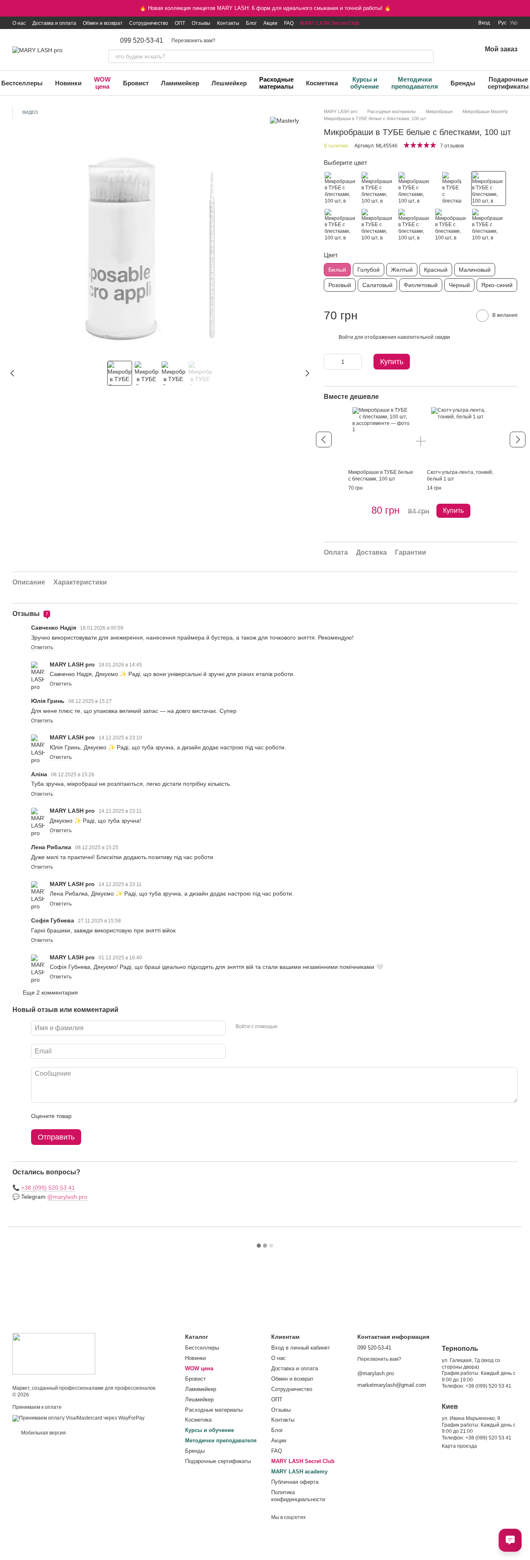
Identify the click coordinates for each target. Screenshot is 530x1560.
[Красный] (341, 188)
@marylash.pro (67, 1196)
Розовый (339, 285)
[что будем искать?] (427, 56)
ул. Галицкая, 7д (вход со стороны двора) (471, 1363)
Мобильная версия (43, 1433)
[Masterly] (284, 120)
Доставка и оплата (54, 23)
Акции (270, 23)
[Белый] (488, 188)
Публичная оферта (294, 1482)
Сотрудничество (148, 23)
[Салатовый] (488, 225)
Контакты (228, 23)
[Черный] (341, 225)
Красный (436, 269)
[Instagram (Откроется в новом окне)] (415, 22)
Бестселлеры (202, 1348)
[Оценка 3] (111, 1116)
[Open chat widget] (510, 1540)
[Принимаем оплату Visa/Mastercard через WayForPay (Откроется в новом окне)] (78, 1418)
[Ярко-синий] (451, 188)
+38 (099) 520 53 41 (48, 1187)
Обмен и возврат (103, 23)
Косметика (322, 83)
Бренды (462, 83)
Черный (459, 285)
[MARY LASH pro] (53, 1353)
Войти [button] (346, 337)
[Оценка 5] (138, 1116)
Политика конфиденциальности (298, 1495)
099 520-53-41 (141, 40)
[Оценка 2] (98, 1116)
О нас (19, 23)
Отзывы (201, 23)
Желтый (402, 269)
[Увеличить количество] (355, 361)
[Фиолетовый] (451, 225)
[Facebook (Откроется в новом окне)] (435, 22)
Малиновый (475, 269)
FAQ (289, 23)
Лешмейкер (229, 83)
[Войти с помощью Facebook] (287, 1027)
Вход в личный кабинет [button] (300, 1348)
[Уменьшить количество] (330, 361)
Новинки (68, 83)
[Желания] (453, 49)
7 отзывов (452, 146)
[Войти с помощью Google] (300, 1027)
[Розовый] (415, 225)
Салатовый (377, 285)
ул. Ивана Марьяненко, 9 (471, 1418)
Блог (251, 23)
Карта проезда (459, 1446)
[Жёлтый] (378, 188)
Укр (514, 22)
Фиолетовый (421, 285)
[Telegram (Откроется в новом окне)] (455, 22)
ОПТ (180, 23)
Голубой (368, 269)
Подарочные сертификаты (218, 1461)
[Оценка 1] (85, 1116)
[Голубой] (415, 188)
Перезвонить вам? (193, 40)
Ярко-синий (497, 285)
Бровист (136, 83)
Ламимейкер (180, 83)
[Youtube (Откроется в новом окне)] (445, 22)
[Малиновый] (378, 225)
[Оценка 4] (125, 1116)
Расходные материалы (276, 83)
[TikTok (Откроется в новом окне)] (425, 22)
